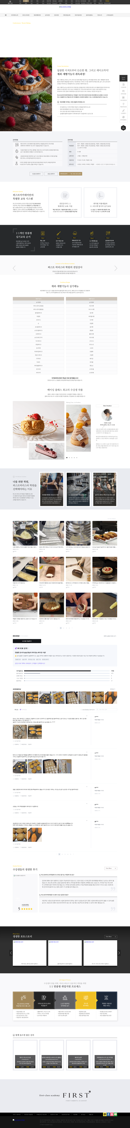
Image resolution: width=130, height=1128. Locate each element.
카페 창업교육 (66, 15)
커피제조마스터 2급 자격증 (104, 1055)
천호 (72, 1)
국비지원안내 (123, 100)
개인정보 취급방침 (28, 1114)
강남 (20, 1)
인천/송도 (54, 1)
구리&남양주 (54, 3)
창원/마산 (100, 3)
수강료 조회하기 (36, 174)
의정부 (94, 1)
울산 (60, 3)
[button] (66, 457)
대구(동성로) (83, 1)
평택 (101, 1)
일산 (32, 3)
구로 (26, 1)
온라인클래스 (123, 120)
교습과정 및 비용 (66, 1114)
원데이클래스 (89, 15)
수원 (37, 3)
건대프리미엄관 (107, 3)
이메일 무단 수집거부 (42, 1114)
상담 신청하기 (51, 174)
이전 (14, 268)
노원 (43, 1)
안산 (43, 3)
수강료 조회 (18, 44)
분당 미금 (78, 1)
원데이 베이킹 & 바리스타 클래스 (51, 1055)
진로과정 (56, 15)
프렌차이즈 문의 (54, 1114)
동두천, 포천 (89, 3)
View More (109, 868)
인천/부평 (49, 1)
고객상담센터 (109, 15)
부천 (20, 3)
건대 (66, 1)
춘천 (89, 1)
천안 (95, 3)
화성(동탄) (83, 3)
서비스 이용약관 (17, 1114)
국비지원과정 (78, 15)
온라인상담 (123, 94)
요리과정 (47, 15)
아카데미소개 (14, 15)
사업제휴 (75, 1114)
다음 (116, 268)
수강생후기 (123, 113)
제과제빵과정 (37, 15)
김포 (26, 3)
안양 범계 (49, 3)
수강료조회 (123, 87)
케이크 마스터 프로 (25, 1055)
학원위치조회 (123, 107)
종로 (37, 1)
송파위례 (60, 1)
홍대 (32, 1)
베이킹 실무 (78, 1055)
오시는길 (83, 1114)
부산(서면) (77, 3)
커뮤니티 (99, 15)
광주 (72, 3)
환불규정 (91, 1114)
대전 (66, 3)
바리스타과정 (25, 15)
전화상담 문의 (70, 174)
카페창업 (107, 1)
